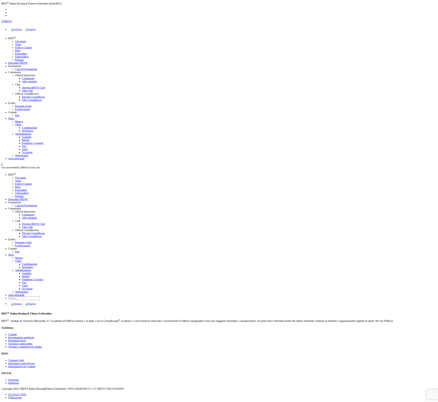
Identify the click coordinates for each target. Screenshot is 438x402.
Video (18, 124)
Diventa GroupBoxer (33, 96)
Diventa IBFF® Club (33, 87)
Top (24, 146)
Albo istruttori (29, 81)
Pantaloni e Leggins (32, 143)
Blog (17, 50)
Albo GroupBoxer (32, 99)
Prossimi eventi (23, 106)
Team (18, 44)
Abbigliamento (23, 133)
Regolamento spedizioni (21, 337)
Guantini (26, 136)
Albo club (27, 90)
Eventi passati (22, 109)
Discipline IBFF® (18, 62)
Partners (19, 59)
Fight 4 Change (23, 47)
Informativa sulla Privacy (21, 363)
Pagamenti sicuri (17, 340)
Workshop (27, 130)
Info (17, 115)
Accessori (27, 152)
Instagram (13, 382)
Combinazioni (29, 127)
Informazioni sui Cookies (21, 366)
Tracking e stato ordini (20, 343)
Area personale (16, 158)
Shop (11, 118)
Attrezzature (21, 155)
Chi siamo (20, 41)
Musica (19, 121)
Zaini (25, 149)
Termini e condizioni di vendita (25, 346)
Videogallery (22, 56)
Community (28, 78)
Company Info (16, 360)
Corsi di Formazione (26, 69)
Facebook (13, 379)
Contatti (12, 334)
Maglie (25, 140)
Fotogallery (21, 53)
